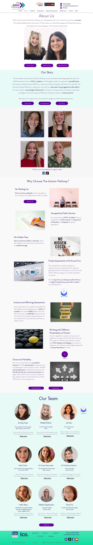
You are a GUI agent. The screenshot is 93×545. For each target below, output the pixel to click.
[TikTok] (47, 173)
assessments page (21, 245)
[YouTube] (76, 539)
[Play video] (32, 126)
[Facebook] (43, 173)
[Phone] (65, 354)
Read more (23, 436)
